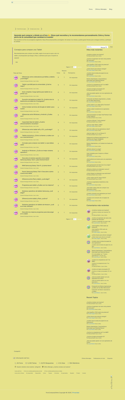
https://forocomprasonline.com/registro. (53, 39)
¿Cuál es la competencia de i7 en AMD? (98, 84)
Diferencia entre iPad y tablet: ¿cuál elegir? (36, 179)
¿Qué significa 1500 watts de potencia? (98, 64)
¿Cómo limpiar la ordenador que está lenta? (99, 173)
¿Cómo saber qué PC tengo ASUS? (96, 177)
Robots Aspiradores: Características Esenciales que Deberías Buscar (97, 79)
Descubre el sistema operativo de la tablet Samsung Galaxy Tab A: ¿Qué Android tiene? (34, 159)
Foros (91, 9)
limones (89, 39)
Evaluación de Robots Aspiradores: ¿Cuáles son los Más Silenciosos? (99, 99)
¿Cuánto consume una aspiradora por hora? (99, 193)
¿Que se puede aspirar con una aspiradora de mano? (100, 277)
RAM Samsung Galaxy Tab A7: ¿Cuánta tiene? (36, 165)
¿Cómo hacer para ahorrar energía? (96, 68)
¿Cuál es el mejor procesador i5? (96, 89)
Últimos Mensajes (101, 9)
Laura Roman (92, 61)
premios (102, 39)
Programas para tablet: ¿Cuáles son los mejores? (38, 185)
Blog (110, 9)
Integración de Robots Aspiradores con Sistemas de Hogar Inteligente (97, 138)
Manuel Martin (92, 56)
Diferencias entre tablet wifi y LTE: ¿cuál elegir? (37, 129)
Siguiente (79, 67)
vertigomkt (38, 367)
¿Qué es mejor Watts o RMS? (95, 124)
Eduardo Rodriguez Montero (26, 81)
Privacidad (75, 392)
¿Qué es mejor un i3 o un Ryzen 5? (96, 133)
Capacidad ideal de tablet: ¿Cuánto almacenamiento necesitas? (32, 123)
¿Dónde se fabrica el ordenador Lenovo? (98, 169)
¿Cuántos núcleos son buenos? (95, 54)
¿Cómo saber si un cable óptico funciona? (98, 104)
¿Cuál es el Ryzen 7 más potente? (96, 120)
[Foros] (13, 29)
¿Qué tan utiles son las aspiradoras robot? (98, 129)
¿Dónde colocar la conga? (94, 149)
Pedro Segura (92, 66)
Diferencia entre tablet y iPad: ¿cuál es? (35, 198)
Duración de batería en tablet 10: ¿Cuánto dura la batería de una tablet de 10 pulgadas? (37, 100)
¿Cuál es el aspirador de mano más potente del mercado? (101, 218)
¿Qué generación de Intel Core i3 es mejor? (99, 165)
